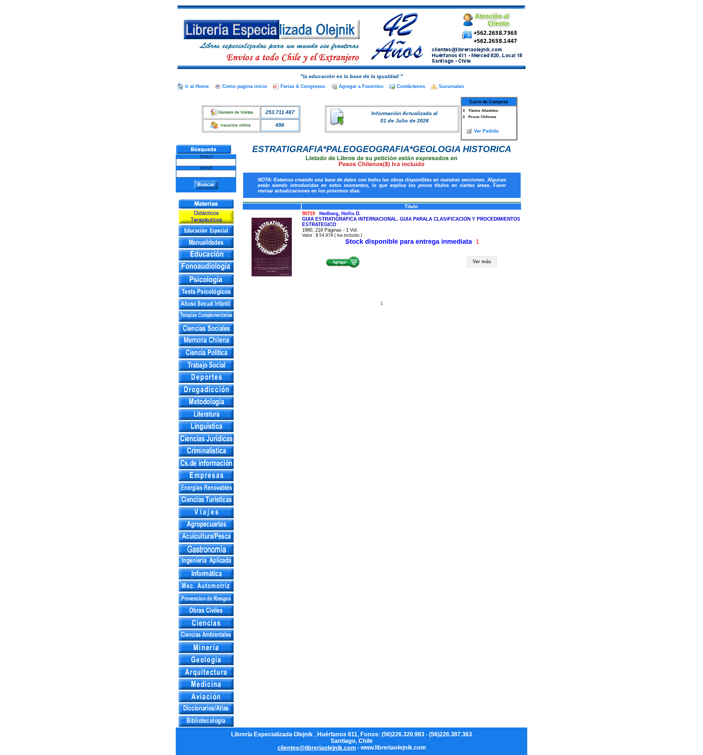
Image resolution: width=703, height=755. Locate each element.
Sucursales (451, 86)
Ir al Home (197, 86)
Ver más (482, 261)
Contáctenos (411, 86)
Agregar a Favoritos (361, 86)
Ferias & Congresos (302, 86)
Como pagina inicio (244, 86)
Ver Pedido (486, 131)
